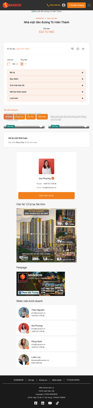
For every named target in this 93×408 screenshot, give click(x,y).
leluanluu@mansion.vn (40, 360)
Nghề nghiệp (57, 380)
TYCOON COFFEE (73, 380)
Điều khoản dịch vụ (46, 388)
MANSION (40, 18)
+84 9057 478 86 (38, 316)
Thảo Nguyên (37, 310)
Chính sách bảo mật (46, 391)
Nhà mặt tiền (52, 18)
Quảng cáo (43, 380)
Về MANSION (18, 380)
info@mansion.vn (49, 187)
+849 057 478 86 (49, 184)
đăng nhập (20, 142)
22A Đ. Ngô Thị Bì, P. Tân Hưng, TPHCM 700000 (46, 397)
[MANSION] (12, 7)
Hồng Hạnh (36, 341)
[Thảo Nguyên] (23, 317)
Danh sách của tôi (46, 195)
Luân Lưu (35, 357)
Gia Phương (45, 178)
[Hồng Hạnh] (23, 348)
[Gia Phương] (23, 332)
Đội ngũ (31, 380)
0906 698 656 (55, 5)
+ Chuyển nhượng (76, 5)
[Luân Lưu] (23, 364)
